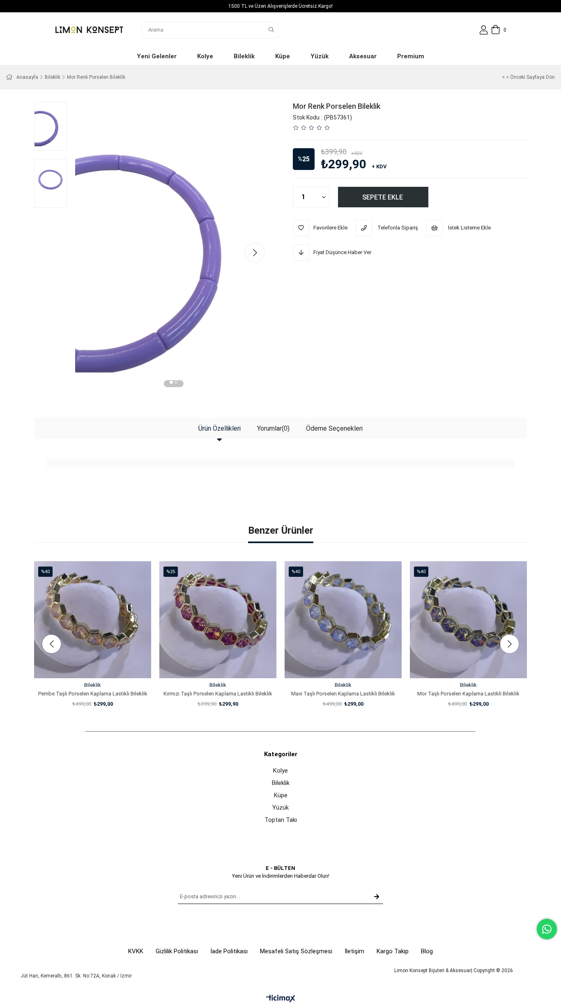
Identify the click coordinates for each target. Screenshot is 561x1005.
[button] (171, 383)
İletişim (354, 951)
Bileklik (281, 783)
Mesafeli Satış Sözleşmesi (296, 951)
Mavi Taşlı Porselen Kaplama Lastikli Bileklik (343, 694)
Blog (427, 951)
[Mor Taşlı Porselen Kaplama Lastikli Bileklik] (468, 619)
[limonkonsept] (89, 29)
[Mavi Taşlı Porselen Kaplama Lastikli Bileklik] (343, 619)
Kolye (280, 770)
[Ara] (271, 30)
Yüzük (280, 807)
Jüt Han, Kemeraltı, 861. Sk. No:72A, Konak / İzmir (76, 975)
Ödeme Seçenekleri (334, 428)
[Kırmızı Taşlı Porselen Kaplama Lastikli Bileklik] (217, 619)
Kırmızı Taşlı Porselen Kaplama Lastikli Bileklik (217, 694)
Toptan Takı (280, 820)
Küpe (280, 795)
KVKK (135, 951)
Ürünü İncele (102, 663)
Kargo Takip (393, 951)
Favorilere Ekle (83, 663)
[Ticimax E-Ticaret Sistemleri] (280, 999)
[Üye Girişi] (483, 29)
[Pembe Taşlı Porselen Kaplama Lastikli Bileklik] (92, 619)
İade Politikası (229, 951)
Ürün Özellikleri (219, 428)
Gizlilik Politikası (177, 951)
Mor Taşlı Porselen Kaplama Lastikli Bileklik (468, 694)
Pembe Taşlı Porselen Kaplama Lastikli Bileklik (92, 694)
